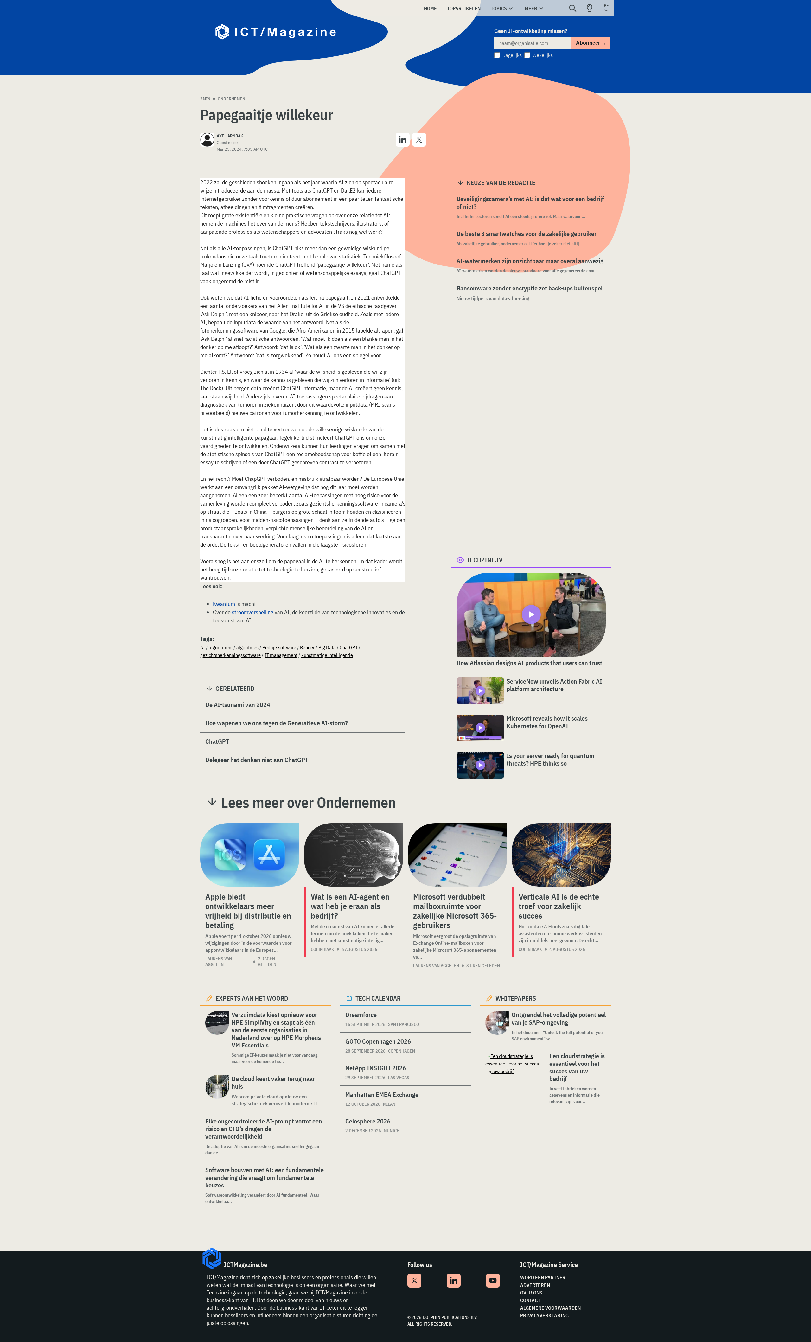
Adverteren (535, 1285)
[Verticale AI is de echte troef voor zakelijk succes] (561, 855)
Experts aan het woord (251, 998)
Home (430, 8)
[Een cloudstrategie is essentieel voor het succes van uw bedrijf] (516, 1078)
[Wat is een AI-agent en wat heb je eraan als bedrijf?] (353, 855)
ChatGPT (349, 647)
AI (202, 647)
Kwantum (224, 603)
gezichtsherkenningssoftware (230, 655)
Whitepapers (515, 998)
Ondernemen (231, 99)
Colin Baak (322, 949)
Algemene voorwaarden (550, 1308)
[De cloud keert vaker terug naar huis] (217, 1091)
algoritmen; (221, 647)
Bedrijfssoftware (279, 647)
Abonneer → (591, 43)
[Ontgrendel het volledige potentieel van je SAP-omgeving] (497, 1026)
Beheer (307, 647)
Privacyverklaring (544, 1315)
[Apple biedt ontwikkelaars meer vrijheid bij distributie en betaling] (249, 855)
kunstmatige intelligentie (327, 655)
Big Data (327, 647)
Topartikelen (464, 8)
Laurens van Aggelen (218, 961)
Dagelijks (512, 55)
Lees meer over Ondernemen (308, 802)
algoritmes (247, 647)
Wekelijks (543, 55)
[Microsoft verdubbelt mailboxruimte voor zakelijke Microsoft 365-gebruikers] (457, 855)
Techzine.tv (485, 560)
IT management (281, 655)
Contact (530, 1300)
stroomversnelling (252, 612)
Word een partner (542, 1277)
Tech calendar (378, 998)
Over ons (531, 1292)
